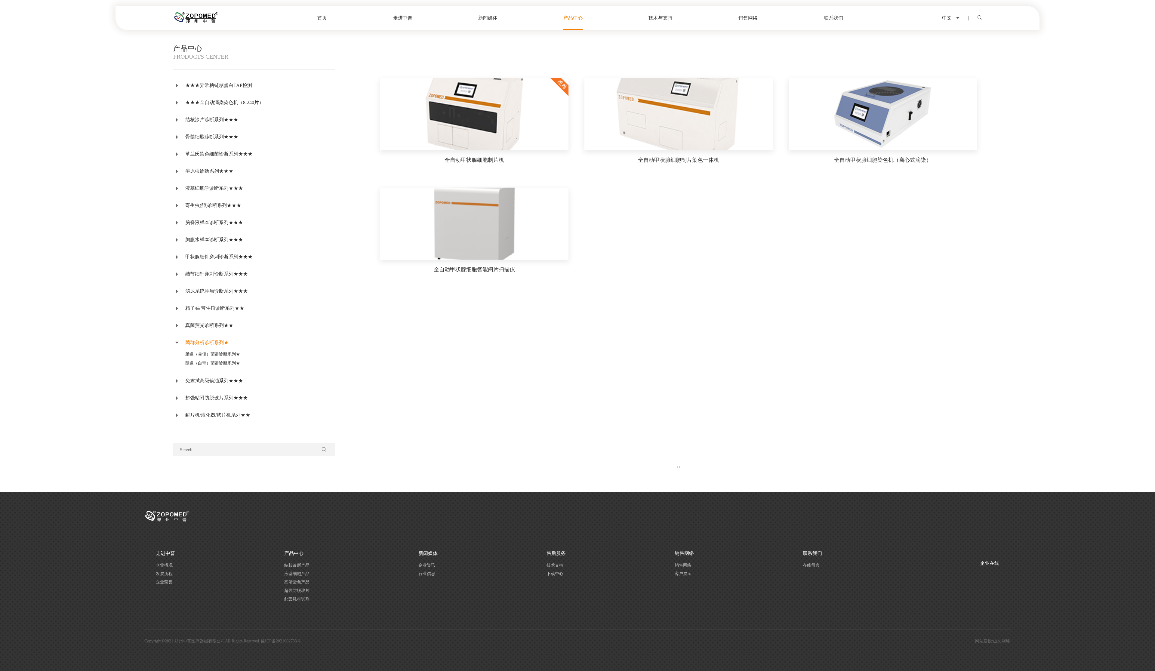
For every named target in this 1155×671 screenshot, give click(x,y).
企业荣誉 (164, 582)
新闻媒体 (487, 17)
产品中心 (573, 17)
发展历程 (164, 573)
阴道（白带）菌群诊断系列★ (212, 363)
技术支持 (555, 565)
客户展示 (683, 573)
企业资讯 (426, 565)
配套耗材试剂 (297, 599)
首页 (322, 17)
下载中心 (555, 573)
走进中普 (402, 17)
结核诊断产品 (297, 565)
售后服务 (556, 553)
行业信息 (426, 573)
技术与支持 (660, 17)
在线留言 (811, 565)
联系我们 (833, 17)
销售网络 (748, 17)
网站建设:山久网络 (992, 641)
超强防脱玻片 (297, 590)
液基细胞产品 (297, 573)
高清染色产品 (297, 582)
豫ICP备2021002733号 (281, 641)
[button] (678, 467)
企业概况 (164, 565)
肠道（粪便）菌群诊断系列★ (212, 354)
